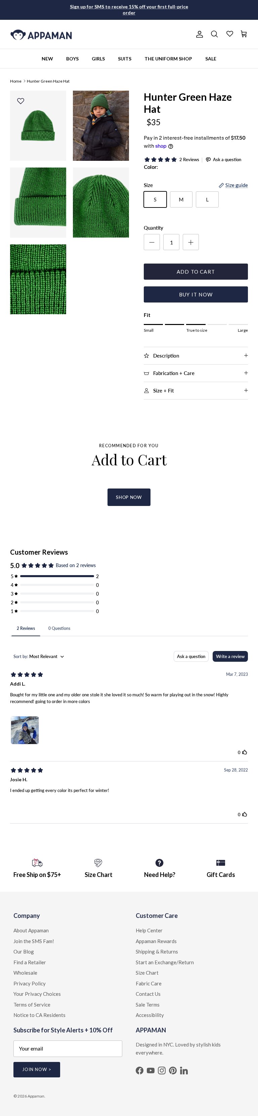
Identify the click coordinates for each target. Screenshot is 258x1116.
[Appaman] (41, 34)
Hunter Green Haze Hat (48, 80)
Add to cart (196, 272)
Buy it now (196, 294)
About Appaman (31, 930)
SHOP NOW (129, 497)
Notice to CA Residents (39, 1015)
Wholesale (25, 973)
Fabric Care (149, 983)
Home (16, 80)
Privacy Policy (29, 983)
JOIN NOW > (36, 1069)
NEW (47, 58)
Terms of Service (31, 1005)
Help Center (149, 930)
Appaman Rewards (156, 941)
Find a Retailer (29, 962)
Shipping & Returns (157, 951)
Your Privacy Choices (37, 994)
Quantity (153, 228)
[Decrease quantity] (152, 242)
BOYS (72, 58)
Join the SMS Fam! (33, 941)
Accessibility (150, 1015)
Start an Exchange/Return (165, 962)
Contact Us (148, 994)
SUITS (124, 58)
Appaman (36, 1096)
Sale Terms (148, 1005)
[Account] (198, 34)
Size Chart (147, 973)
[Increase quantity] (191, 242)
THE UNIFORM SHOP (168, 58)
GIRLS (98, 58)
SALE (210, 58)
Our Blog (23, 951)
